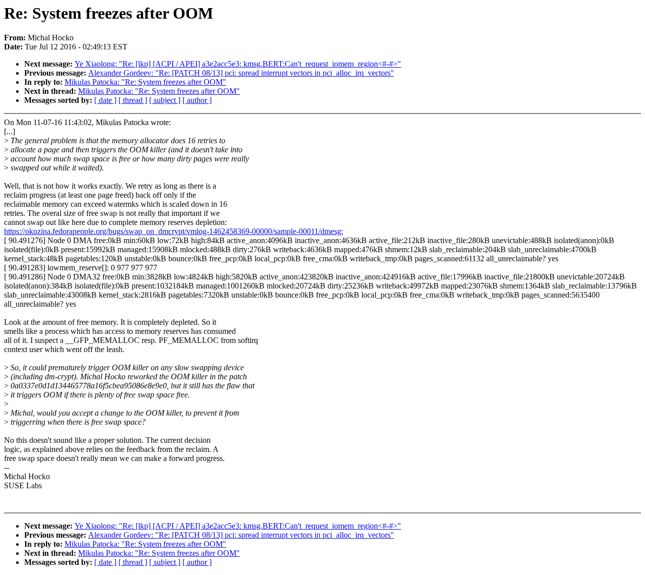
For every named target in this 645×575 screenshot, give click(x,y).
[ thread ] (132, 100)
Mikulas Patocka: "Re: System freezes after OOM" (145, 82)
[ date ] (105, 100)
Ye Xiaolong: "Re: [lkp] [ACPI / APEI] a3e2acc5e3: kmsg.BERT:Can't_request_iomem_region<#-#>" (238, 64)
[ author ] (197, 100)
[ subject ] (164, 100)
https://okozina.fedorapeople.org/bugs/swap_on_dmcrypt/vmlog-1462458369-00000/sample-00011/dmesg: (173, 231)
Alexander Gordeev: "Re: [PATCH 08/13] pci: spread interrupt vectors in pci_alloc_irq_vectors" (241, 73)
